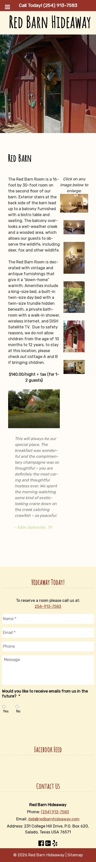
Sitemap (75, 855)
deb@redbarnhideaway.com (54, 819)
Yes (6, 711)
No (18, 711)
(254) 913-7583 (55, 812)
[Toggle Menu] (7, 7)
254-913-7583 (48, 606)
